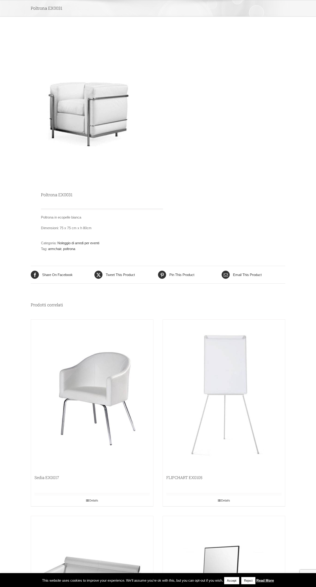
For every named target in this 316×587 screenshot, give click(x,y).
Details (93, 500)
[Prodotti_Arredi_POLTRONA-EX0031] (92, 104)
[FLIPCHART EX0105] (224, 395)
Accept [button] (231, 580)
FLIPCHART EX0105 (184, 477)
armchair (54, 249)
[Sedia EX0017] (92, 395)
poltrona (69, 249)
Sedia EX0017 (46, 477)
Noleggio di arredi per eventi (78, 243)
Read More (265, 580)
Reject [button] (248, 580)
